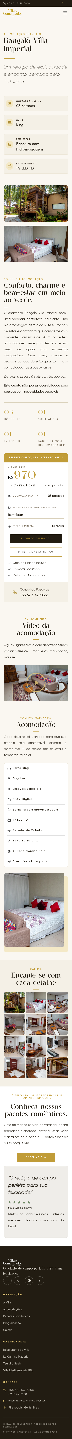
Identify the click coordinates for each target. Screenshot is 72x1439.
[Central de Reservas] (14, 592)
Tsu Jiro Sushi (12, 1363)
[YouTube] (29, 1280)
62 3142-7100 (17, 1394)
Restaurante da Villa (16, 1349)
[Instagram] (62, 3)
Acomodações (12, 1309)
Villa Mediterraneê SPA (18, 1370)
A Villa (7, 1302)
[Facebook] (67, 3)
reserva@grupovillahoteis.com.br (26, 1400)
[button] (36, 683)
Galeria (7, 1330)
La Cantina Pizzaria (15, 1356)
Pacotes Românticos (16, 1316)
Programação (12, 1323)
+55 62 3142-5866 (21, 1390)
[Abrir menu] (65, 13)
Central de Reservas (34, 589)
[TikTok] (40, 1280)
